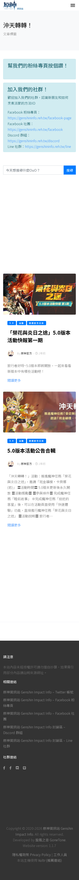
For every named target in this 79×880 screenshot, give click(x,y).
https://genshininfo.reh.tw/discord (34, 140)
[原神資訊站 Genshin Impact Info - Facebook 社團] (10, 767)
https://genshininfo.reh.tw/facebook (35, 129)
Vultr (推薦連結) (50, 860)
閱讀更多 (14, 380)
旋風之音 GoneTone (50, 839)
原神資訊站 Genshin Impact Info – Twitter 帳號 (38, 691)
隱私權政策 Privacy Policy (31, 854)
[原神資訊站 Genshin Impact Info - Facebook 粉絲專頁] (5, 767)
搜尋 (69, 170)
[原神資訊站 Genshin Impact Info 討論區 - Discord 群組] (17, 767)
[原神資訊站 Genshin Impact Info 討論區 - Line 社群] (24, 767)
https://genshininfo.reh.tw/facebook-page (39, 117)
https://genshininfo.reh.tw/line (48, 146)
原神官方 (26, 353)
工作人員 (60, 854)
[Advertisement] (39, 224)
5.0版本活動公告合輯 (31, 450)
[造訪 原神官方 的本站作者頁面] (10, 356)
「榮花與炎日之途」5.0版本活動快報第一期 (39, 336)
